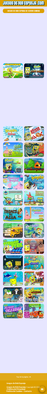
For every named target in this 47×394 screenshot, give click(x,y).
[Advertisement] (23, 38)
